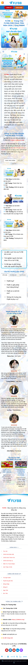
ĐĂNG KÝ (9, 7)
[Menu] (2, 2)
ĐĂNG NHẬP (19, 7)
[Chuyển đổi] (2, 252)
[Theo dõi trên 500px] (17, 650)
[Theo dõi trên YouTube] (14, 650)
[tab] (10, 160)
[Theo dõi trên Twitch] (21, 650)
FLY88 (4, 508)
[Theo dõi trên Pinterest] (6, 650)
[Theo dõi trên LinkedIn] (10, 650)
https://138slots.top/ (17, 140)
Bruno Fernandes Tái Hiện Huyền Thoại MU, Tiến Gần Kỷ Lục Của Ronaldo (21, 472)
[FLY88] (15, 2)
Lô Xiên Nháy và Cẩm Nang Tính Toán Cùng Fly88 (7, 471)
